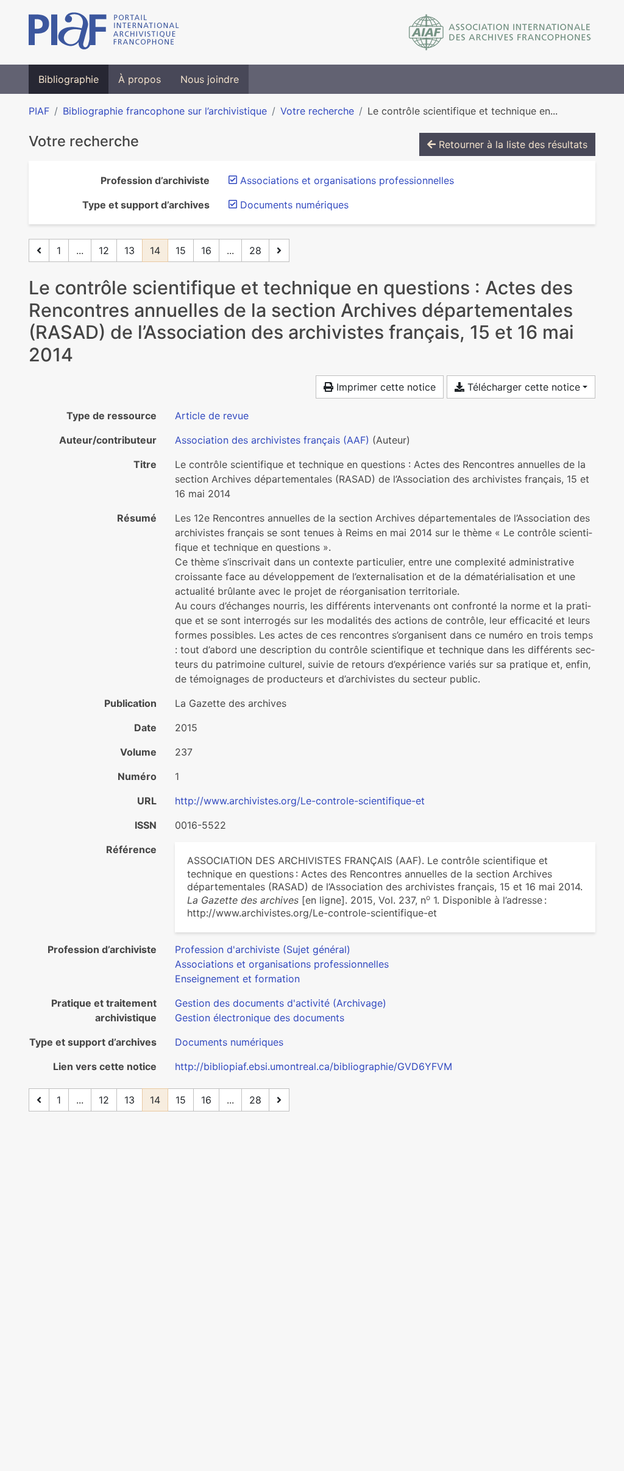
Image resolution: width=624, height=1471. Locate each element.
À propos (139, 79)
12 (104, 250)
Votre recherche (317, 111)
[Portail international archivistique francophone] (104, 32)
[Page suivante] (279, 250)
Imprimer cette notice (384, 387)
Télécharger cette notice (522, 387)
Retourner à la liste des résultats (511, 144)
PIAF (39, 111)
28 (255, 250)
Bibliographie (68, 79)
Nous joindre (209, 79)
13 (129, 250)
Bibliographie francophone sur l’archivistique (165, 111)
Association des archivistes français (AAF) (272, 440)
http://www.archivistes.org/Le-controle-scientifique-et (300, 801)
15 (181, 250)
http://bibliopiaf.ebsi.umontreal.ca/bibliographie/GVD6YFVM (313, 1066)
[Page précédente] (39, 250)
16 (206, 250)
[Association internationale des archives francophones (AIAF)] (500, 32)
